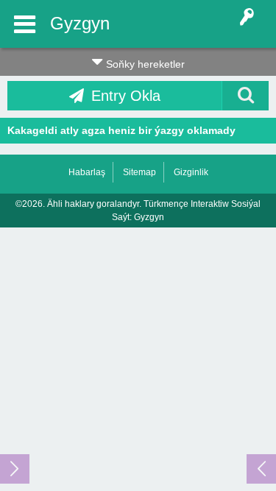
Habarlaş (86, 172)
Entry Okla (125, 96)
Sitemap (139, 172)
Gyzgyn (80, 23)
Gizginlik (191, 172)
